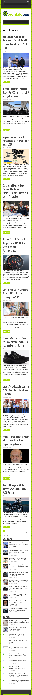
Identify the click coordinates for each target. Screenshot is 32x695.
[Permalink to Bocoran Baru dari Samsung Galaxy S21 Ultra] (5, 645)
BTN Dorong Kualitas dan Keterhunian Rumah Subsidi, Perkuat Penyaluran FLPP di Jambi (15, 42)
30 (26, 533)
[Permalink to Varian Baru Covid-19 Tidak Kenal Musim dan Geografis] (5, 631)
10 (20, 531)
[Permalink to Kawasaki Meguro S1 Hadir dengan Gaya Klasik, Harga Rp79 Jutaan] (16, 511)
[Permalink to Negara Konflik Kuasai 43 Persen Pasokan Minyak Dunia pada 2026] (16, 163)
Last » (8, 535)
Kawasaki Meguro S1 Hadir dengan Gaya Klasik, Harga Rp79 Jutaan (14, 488)
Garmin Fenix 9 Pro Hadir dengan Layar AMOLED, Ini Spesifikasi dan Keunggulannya (14, 244)
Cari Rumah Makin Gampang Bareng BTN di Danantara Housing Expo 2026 (15, 293)
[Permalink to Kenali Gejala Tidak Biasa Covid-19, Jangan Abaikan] (5, 664)
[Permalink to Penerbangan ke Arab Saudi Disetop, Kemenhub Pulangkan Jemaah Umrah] (5, 677)
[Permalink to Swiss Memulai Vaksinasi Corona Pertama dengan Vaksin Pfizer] (5, 671)
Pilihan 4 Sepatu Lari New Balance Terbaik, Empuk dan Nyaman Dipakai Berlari (15, 341)
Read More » (6, 82)
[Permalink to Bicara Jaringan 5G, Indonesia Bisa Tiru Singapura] (5, 651)
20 (23, 533)
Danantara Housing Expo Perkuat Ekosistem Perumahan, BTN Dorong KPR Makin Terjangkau (16, 191)
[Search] (28, 1)
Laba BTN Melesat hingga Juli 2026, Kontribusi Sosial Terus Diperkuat (16, 390)
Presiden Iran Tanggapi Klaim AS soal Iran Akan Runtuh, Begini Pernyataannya (16, 440)
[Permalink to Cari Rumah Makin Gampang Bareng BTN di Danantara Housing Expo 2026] (16, 316)
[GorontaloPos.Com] (16, 15)
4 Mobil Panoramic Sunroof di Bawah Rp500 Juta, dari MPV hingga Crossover (16, 92)
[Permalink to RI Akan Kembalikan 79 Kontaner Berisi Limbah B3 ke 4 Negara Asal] (5, 684)
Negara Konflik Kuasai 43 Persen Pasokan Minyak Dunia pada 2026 (16, 140)
